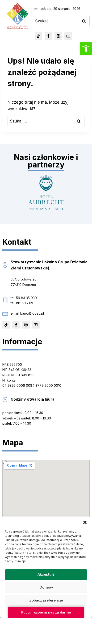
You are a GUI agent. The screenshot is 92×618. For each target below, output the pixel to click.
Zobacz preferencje (46, 600)
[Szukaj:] (61, 21)
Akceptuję (46, 574)
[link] (86, 48)
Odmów (46, 587)
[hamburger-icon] (84, 36)
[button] (85, 522)
